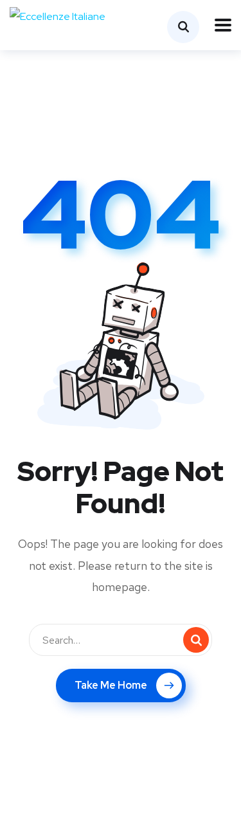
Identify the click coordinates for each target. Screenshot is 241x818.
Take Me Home (111, 685)
